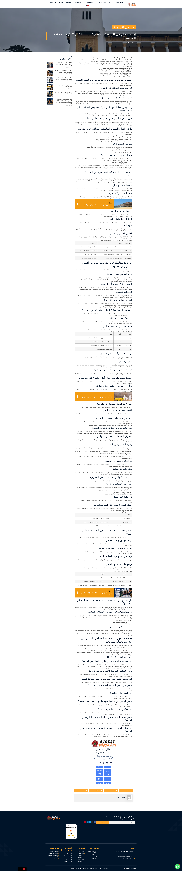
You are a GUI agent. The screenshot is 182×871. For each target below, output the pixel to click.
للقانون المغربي (122, 101)
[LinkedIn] (100, 763)
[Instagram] (107, 763)
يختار (108, 425)
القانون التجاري (103, 115)
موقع (121, 137)
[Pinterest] (103, 763)
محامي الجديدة (123, 27)
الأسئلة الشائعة (53, 2)
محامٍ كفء (105, 645)
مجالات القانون (78, 2)
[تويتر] (90, 822)
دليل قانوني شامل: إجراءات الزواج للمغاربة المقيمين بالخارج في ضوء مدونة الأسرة (64, 64)
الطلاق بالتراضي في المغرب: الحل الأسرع (63, 92)
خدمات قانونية (103, 2)
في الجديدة (125, 66)
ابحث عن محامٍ (106, 307)
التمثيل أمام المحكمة (92, 258)
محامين (92, 188)
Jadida (108, 169)
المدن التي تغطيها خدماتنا (91, 2)
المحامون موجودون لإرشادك (84, 196)
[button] (126, 790)
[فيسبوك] (111, 763)
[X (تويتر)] (96, 763)
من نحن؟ (111, 2)
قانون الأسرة (83, 103)
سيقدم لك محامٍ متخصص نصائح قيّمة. (113, 216)
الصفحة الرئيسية (119, 2)
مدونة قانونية (68, 2)
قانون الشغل (101, 141)
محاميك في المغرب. (119, 83)
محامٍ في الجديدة (120, 269)
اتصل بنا (61, 2)
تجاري (121, 93)
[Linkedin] (88, 822)
